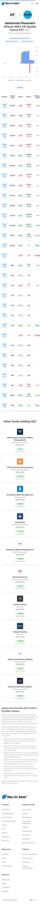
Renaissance (27, 817)
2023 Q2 (4, 225)
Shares (20, 87)
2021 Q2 (4, 305)
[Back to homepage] (10, 3)
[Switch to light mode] (33, 900)
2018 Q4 (4, 385)
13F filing (29, 781)
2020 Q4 (4, 325)
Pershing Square (28, 843)
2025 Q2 (4, 146)
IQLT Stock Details (11, 41)
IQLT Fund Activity (26, 41)
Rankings (5, 841)
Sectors (4, 833)
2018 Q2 (4, 405)
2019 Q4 (4, 345)
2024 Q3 (4, 176)
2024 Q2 (4, 185)
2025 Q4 (4, 126)
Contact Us (6, 880)
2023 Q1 (4, 235)
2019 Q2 (4, 365)
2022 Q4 (4, 245)
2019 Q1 (4, 375)
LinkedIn (5, 891)
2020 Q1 (4, 335)
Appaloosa (26, 839)
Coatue (25, 827)
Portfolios (5, 810)
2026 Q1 (4, 116)
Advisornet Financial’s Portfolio (19, 38)
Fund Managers (8, 813)
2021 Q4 (4, 285)
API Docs (5, 854)
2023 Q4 (4, 205)
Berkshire (26, 835)
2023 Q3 (4, 215)
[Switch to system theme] (30, 900)
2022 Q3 (4, 255)
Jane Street (26, 810)
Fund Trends (7, 817)
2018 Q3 (4, 395)
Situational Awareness (26, 822)
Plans (4, 858)
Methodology (7, 866)
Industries (5, 837)
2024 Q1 (4, 195)
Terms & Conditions (29, 854)
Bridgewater (27, 831)
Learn (4, 862)
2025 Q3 (4, 136)
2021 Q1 (4, 315)
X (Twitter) (6, 887)
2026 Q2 (4, 106)
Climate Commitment (27, 867)
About (4, 883)
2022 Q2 (4, 265)
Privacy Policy (27, 858)
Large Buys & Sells (9, 821)
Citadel (25, 813)
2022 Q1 (4, 275)
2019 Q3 (4, 355)
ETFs (3, 829)
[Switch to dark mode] (36, 900)
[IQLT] (27, 14)
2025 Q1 (4, 156)
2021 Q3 (4, 295)
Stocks (4, 825)
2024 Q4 (4, 166)
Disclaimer (26, 862)
